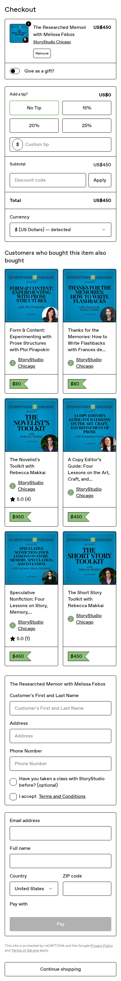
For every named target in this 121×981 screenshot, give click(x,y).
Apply (99, 180)
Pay (61, 924)
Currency (19, 217)
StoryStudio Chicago (52, 42)
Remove (42, 53)
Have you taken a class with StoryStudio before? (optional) (62, 782)
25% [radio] (87, 125)
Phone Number (26, 751)
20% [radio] (34, 125)
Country (18, 876)
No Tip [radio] (34, 108)
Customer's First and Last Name (44, 695)
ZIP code (72, 876)
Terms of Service (25, 950)
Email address (25, 820)
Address (19, 723)
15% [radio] (87, 108)
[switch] (15, 71)
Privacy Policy (101, 946)
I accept (52, 796)
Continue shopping (60, 969)
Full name (20, 848)
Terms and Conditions (62, 796)
